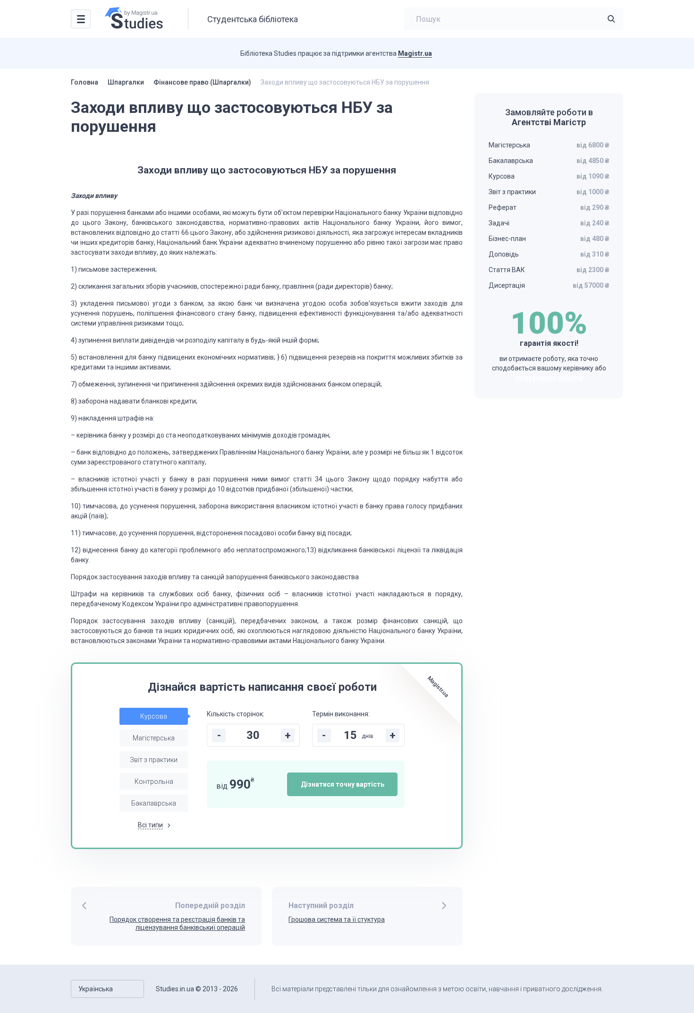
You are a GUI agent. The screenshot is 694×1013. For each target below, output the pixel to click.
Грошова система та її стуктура (336, 919)
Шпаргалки (126, 82)
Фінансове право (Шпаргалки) (202, 82)
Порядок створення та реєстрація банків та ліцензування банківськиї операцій (177, 923)
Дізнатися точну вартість (342, 784)
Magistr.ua (415, 53)
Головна (84, 82)
